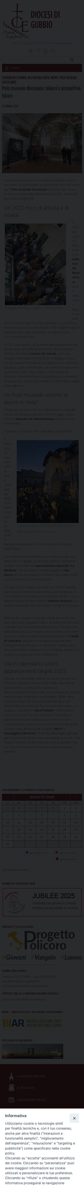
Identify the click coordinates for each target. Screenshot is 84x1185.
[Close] (74, 1118)
